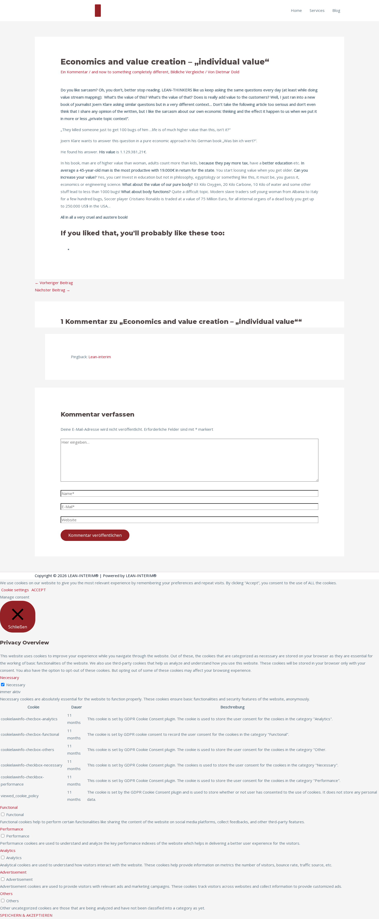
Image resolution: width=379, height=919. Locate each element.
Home (296, 10)
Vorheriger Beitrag (54, 282)
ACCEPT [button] (38, 589)
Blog (336, 10)
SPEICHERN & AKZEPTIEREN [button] (26, 915)
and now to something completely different (130, 71)
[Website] (189, 520)
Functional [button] (9, 807)
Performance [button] (11, 829)
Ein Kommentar (74, 71)
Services (317, 10)
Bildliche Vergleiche (187, 71)
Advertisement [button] (13, 872)
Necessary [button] (9, 677)
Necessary (15, 684)
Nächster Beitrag (52, 289)
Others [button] (6, 893)
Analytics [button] (7, 850)
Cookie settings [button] (15, 589)
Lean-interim (99, 356)
